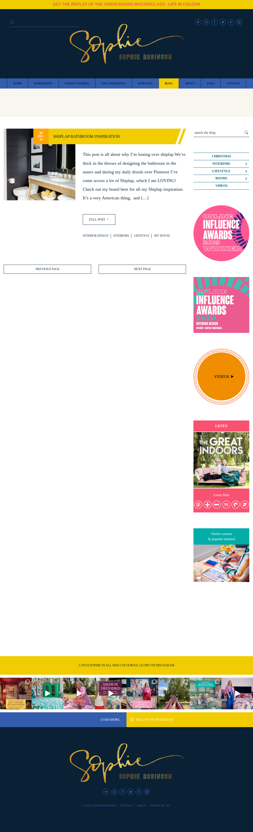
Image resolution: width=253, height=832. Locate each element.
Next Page (142, 269)
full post (97, 219)
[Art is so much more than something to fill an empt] (142, 693)
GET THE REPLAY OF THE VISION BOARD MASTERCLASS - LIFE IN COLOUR (126, 4)
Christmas (221, 156)
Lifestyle (141, 235)
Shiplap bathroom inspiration (86, 136)
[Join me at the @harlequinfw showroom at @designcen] (110, 693)
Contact (126, 805)
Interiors (121, 235)
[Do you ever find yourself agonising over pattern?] (47, 693)
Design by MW (160, 805)
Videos (221, 185)
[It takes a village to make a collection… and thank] (237, 693)
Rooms (221, 178)
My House (162, 235)
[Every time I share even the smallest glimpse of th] (205, 693)
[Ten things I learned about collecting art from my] (16, 693)
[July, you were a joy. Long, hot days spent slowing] (174, 693)
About (141, 805)
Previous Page (48, 269)
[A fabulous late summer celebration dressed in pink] (79, 693)
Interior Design (95, 235)
